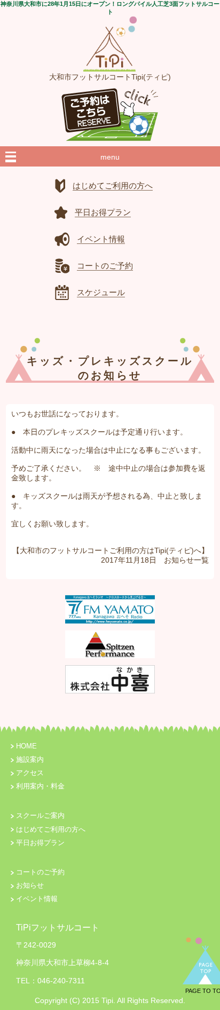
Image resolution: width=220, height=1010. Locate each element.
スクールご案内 (40, 815)
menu (110, 157)
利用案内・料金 (40, 786)
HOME (26, 746)
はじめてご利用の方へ (50, 829)
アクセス (30, 773)
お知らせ (179, 560)
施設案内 (30, 759)
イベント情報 (37, 899)
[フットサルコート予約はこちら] (110, 111)
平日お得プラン (40, 843)
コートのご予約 (40, 872)
